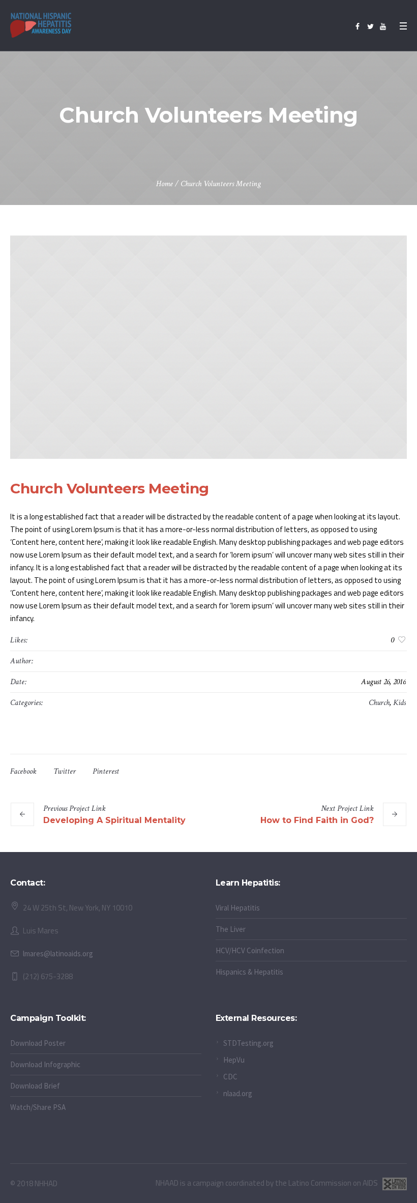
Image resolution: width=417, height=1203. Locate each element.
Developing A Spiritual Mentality (114, 820)
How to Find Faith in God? (317, 820)
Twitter (64, 771)
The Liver (231, 929)
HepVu (234, 1060)
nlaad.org (237, 1093)
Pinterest (106, 771)
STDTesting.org (248, 1043)
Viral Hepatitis (238, 908)
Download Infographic (45, 1064)
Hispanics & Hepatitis (249, 972)
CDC (230, 1076)
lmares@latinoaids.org (58, 953)
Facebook (23, 771)
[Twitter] (370, 26)
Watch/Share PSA (38, 1107)
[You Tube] (383, 26)
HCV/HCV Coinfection (250, 950)
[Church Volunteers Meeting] (208, 347)
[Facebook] (357, 26)
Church (379, 702)
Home (164, 184)
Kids (399, 702)
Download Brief (35, 1086)
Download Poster (38, 1043)
